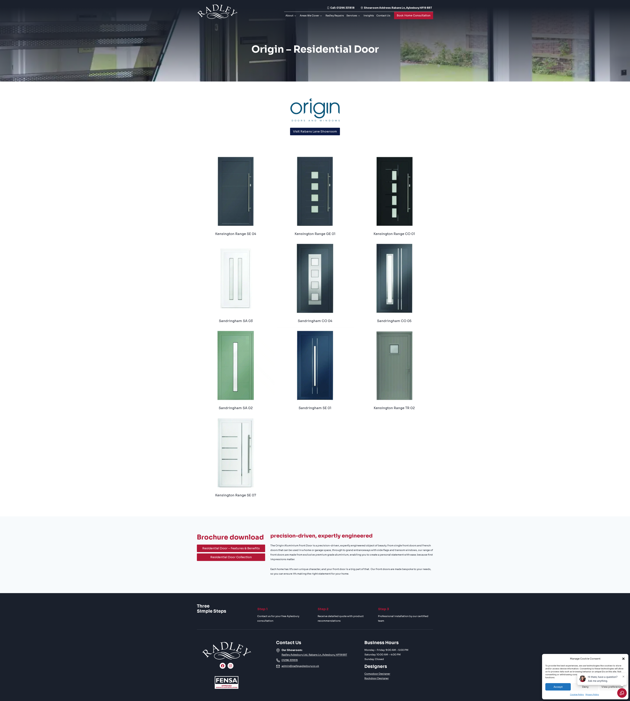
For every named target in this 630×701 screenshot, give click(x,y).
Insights (369, 15)
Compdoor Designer (377, 673)
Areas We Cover (309, 15)
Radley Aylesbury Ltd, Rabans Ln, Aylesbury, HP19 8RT (314, 654)
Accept (558, 686)
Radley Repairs (335, 15)
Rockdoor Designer (376, 678)
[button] (623, 658)
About (289, 15)
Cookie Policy (577, 694)
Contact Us (383, 15)
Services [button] (351, 15)
